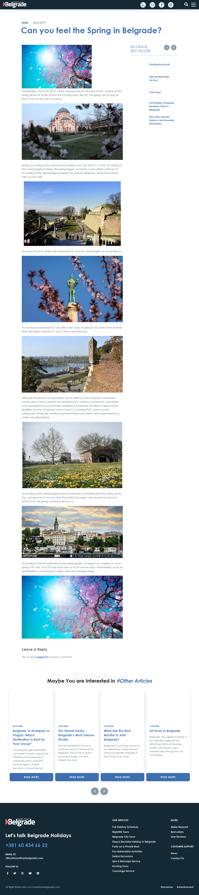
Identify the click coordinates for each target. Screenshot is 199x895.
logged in (43, 657)
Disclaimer (167, 887)
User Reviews (178, 836)
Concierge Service (123, 871)
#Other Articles (134, 680)
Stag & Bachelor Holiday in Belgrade (134, 841)
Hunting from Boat (159, 64)
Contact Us (177, 858)
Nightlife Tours (120, 832)
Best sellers (177, 832)
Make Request (179, 827)
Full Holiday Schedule (125, 827)
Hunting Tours (120, 866)
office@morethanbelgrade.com (24, 858)
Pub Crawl (155, 92)
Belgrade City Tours (123, 836)
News (25, 22)
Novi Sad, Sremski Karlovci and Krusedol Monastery (161, 120)
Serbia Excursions (122, 856)
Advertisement (185, 887)
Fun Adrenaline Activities (127, 851)
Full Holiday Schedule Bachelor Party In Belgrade (161, 106)
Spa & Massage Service (126, 861)
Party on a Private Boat (125, 846)
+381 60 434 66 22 (26, 844)
